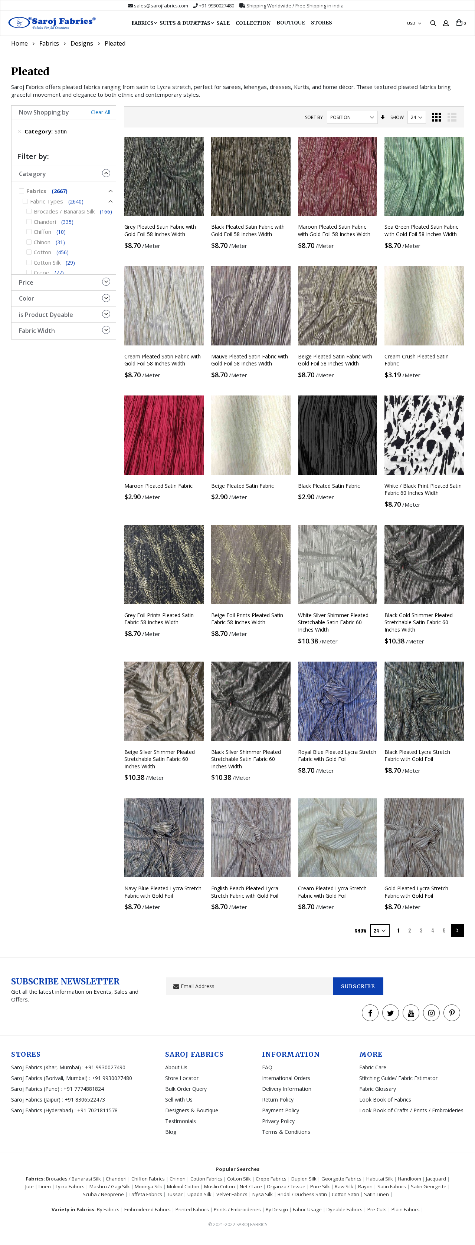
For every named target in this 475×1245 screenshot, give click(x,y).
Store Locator (182, 1078)
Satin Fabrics (391, 1186)
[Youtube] (411, 1012)
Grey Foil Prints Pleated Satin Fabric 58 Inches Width (159, 619)
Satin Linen (376, 1194)
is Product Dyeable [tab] (46, 315)
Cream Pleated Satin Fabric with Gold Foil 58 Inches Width (162, 360)
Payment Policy (280, 1110)
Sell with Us (179, 1099)
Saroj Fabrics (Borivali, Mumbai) (49, 1078)
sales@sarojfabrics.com (161, 5)
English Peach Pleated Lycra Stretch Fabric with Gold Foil (244, 892)
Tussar (175, 1194)
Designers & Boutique (191, 1110)
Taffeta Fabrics (145, 1194)
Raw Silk (344, 1186)
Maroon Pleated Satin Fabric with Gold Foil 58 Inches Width (334, 230)
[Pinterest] (451, 1012)
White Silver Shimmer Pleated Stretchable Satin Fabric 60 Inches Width (333, 622)
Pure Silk (320, 1186)
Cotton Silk (239, 1178)
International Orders (286, 1078)
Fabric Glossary (377, 1088)
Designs (82, 43)
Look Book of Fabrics (385, 1099)
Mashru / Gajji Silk (109, 1186)
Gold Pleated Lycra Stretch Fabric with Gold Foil (416, 892)
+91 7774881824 (83, 1088)
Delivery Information (286, 1088)
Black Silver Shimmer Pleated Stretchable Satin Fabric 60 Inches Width (246, 759)
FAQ (267, 1067)
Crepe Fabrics (271, 1178)
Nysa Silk (262, 1194)
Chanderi (116, 1178)
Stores (321, 23)
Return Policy (278, 1099)
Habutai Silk (379, 1178)
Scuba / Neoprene (103, 1194)
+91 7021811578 (97, 1110)
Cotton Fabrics (206, 1178)
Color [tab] (26, 298)
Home (19, 43)
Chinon (178, 1178)
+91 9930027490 (105, 1067)
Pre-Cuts (377, 1209)
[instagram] (431, 1012)
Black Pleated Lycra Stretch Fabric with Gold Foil (417, 755)
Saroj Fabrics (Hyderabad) (43, 1110)
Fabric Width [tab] (37, 331)
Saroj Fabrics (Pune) (35, 1088)
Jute (29, 1186)
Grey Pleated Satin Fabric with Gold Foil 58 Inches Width (160, 230)
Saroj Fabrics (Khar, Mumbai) (46, 1067)
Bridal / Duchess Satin (302, 1194)
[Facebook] (370, 1012)
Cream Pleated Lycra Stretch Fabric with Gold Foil (332, 892)
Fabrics (49, 43)
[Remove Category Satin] (19, 131)
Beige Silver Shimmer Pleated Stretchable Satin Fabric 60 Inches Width (159, 759)
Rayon (365, 1186)
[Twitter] (390, 1012)
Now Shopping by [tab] (44, 112)
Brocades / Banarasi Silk (73, 1178)
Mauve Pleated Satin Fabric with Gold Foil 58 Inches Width (249, 360)
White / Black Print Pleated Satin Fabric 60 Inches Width (423, 489)
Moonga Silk (148, 1186)
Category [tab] (32, 174)
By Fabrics (108, 1209)
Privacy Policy (278, 1121)
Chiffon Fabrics (148, 1178)
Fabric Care (372, 1067)
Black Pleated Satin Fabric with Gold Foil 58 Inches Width (248, 230)
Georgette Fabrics (341, 1178)
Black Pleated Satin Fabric (329, 485)
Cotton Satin (345, 1194)
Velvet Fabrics (232, 1194)
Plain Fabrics (406, 1209)
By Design (277, 1209)
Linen (45, 1186)
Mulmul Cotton (183, 1186)
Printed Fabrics (192, 1209)
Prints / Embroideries (237, 1209)
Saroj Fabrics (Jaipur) (36, 1099)
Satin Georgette (428, 1186)
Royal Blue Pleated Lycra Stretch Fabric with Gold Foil (337, 755)
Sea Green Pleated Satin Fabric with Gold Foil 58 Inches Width (421, 230)
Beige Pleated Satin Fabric (242, 485)
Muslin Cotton (219, 1186)
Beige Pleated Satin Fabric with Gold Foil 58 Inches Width (335, 360)
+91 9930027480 (112, 1078)
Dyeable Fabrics (345, 1209)
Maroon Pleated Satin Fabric (158, 485)
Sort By (314, 117)
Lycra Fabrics (70, 1186)
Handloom (409, 1178)
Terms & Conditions (286, 1131)
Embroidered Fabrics (147, 1209)
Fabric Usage (307, 1209)
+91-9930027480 (216, 5)
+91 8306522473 (85, 1099)
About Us (176, 1067)
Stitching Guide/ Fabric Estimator (398, 1078)
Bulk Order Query (186, 1088)
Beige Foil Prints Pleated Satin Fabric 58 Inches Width (247, 619)
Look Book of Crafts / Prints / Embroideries (411, 1110)
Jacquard (436, 1178)
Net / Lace (251, 1186)
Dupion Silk (304, 1178)
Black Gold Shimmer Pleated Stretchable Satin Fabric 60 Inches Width (418, 622)
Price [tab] (26, 282)
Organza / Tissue (286, 1186)
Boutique (290, 23)
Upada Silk (199, 1194)
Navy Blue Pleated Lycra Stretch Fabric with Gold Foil (163, 892)
